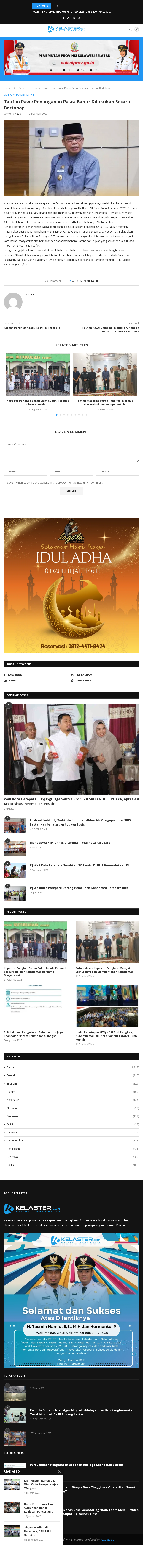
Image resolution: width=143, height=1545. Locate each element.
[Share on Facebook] (77, 281)
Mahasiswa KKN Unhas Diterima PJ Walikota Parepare (70, 843)
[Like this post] (73, 281)
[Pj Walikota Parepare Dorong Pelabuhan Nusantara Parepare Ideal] (15, 893)
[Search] (130, 29)
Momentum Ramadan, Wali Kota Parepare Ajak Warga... (41, 1484)
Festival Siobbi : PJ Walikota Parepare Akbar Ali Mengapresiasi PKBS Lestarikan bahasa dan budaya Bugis (80, 822)
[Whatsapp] (79, 18)
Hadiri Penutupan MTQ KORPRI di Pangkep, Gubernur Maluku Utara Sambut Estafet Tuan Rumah (106, 1035)
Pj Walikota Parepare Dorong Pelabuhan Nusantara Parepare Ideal (80, 888)
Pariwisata (73, 1132)
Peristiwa (73, 1157)
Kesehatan (73, 1100)
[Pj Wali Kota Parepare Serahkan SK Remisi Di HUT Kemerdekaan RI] (15, 870)
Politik (73, 1165)
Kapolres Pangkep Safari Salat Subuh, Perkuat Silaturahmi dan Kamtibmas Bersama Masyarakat (35, 971)
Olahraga (73, 1116)
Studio (110, 1539)
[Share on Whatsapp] (85, 281)
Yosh (103, 1539)
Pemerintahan (73, 1140)
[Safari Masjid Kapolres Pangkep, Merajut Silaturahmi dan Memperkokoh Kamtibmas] (105, 374)
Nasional (73, 1108)
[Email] (74, 18)
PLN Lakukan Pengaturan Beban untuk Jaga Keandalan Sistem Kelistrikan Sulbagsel (33, 1034)
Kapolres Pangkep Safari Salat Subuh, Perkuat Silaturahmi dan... (38, 402)
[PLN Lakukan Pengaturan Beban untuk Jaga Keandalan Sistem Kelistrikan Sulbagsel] (35, 1006)
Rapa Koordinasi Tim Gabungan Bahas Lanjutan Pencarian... (38, 1507)
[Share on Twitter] (81, 281)
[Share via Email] (97, 281)
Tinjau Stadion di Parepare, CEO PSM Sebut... (37, 1531)
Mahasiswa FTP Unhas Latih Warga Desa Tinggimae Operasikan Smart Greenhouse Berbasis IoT (83, 1489)
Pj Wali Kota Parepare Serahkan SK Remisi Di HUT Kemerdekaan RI (79, 865)
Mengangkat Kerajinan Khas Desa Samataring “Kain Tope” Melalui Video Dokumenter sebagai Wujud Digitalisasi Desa (84, 1512)
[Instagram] (68, 18)
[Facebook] (63, 18)
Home (7, 88)
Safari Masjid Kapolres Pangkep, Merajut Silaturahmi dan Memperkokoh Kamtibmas (104, 970)
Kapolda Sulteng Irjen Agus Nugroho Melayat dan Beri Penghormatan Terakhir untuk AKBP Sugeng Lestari (82, 1412)
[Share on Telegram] (88, 281)
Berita (22, 88)
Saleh (20, 113)
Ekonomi (73, 1083)
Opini (73, 1124)
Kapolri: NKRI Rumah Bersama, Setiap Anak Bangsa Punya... (69, 11)
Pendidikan (73, 1148)
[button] (53, 6)
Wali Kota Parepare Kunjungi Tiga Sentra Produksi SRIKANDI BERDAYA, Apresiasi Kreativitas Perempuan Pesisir (71, 801)
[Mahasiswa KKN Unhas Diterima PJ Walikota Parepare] (15, 848)
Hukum (73, 1092)
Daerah (73, 1075)
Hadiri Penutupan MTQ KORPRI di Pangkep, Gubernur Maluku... (71, 5)
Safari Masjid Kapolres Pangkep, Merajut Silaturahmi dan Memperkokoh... (105, 402)
